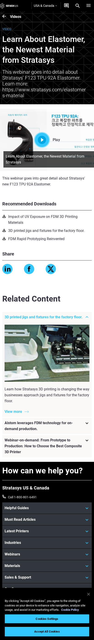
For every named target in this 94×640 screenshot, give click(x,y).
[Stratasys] (9, 6)
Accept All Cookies (47, 631)
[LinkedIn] (7, 269)
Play (56, 140)
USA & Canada (44, 5)
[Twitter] (51, 269)
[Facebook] (29, 269)
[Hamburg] (88, 5)
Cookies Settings (47, 619)
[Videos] (6, 17)
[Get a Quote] (66, 5)
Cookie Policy (70, 609)
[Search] (77, 5)
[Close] (89, 594)
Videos (15, 17)
